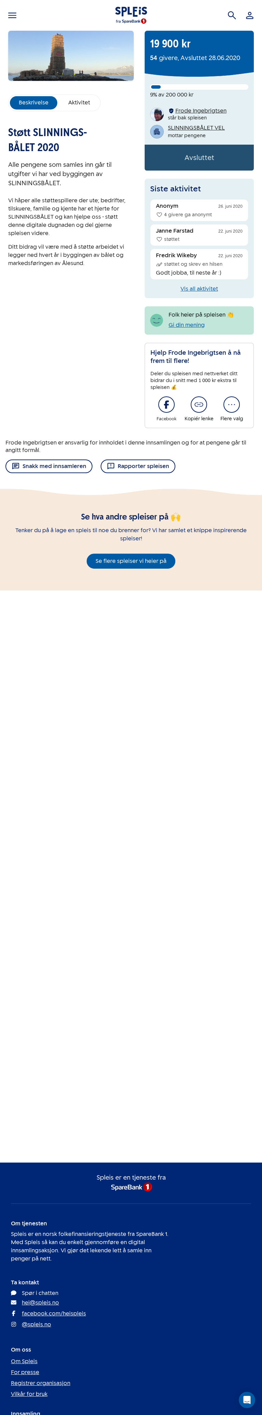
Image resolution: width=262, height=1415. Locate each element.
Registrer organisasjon (40, 1383)
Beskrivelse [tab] (33, 102)
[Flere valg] (231, 404)
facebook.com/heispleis (54, 1313)
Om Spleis (24, 1361)
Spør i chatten (40, 1293)
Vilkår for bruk (29, 1394)
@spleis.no (36, 1324)
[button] (247, 1400)
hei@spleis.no (40, 1302)
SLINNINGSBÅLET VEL (196, 128)
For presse (25, 1372)
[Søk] (232, 15)
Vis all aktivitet (199, 289)
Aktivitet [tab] (79, 102)
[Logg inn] (250, 15)
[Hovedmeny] (12, 15)
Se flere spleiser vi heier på (131, 561)
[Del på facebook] (166, 404)
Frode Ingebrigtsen (201, 110)
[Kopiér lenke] (199, 404)
